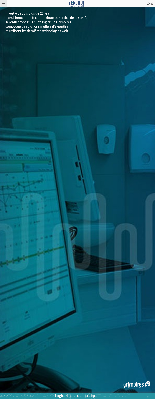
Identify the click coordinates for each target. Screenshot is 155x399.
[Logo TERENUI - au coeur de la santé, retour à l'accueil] (76, 3)
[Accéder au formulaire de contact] (150, 3)
